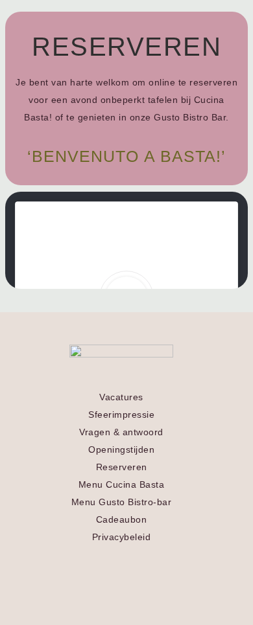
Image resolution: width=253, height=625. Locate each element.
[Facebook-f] (109, 559)
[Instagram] (133, 559)
